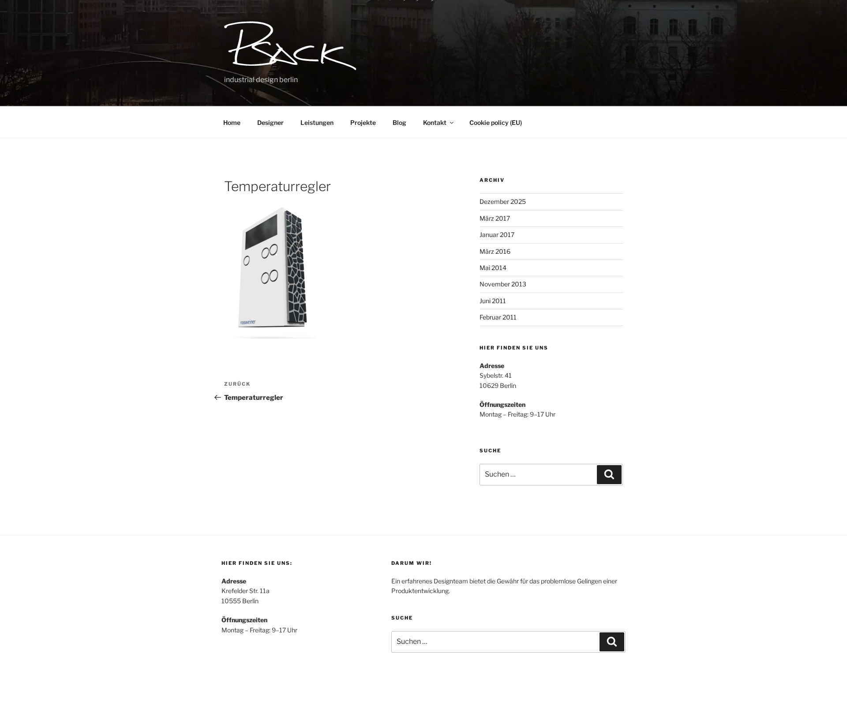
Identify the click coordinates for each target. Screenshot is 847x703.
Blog (399, 122)
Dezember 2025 (503, 201)
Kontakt (434, 122)
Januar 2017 (497, 234)
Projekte (363, 122)
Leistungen (317, 122)
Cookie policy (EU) (495, 122)
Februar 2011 (498, 317)
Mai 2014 (493, 267)
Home (231, 122)
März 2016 (495, 251)
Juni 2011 (493, 301)
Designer (270, 122)
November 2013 (503, 284)
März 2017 (495, 218)
